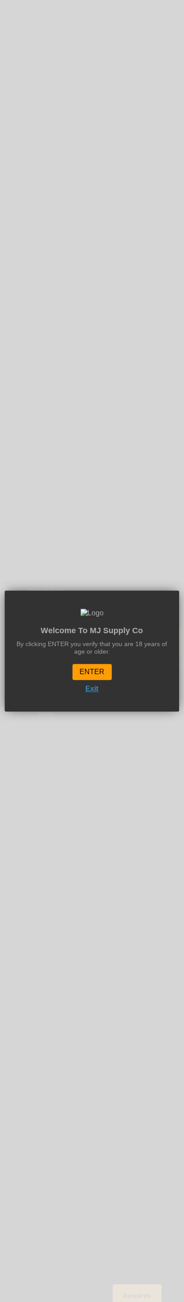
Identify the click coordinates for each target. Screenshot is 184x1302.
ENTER (92, 672)
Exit (91, 689)
